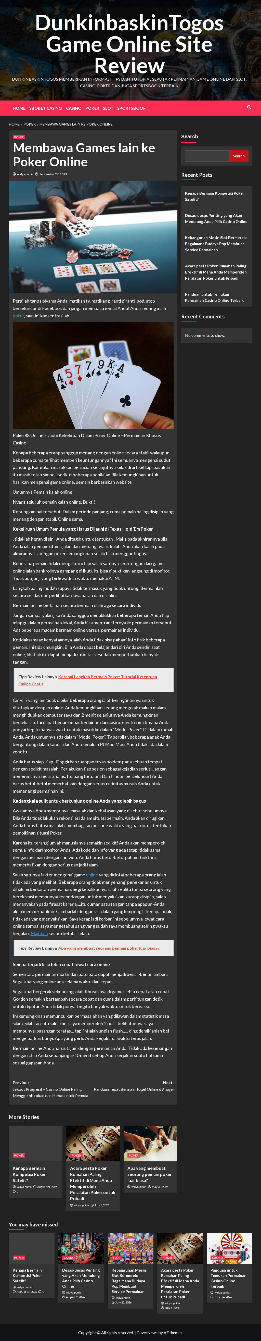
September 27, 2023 (53, 174)
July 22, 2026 (123, 1302)
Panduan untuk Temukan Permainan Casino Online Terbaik (214, 297)
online (91, 874)
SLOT (108, 108)
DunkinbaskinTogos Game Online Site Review (129, 43)
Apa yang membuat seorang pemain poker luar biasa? (149, 1174)
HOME (19, 108)
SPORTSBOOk (131, 108)
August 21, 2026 (47, 1186)
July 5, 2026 (102, 1205)
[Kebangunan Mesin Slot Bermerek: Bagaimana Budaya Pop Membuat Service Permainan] (130, 1248)
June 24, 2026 (223, 1297)
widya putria (25, 174)
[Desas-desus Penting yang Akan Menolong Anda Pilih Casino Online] (81, 1248)
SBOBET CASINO (45, 108)
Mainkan (39, 933)
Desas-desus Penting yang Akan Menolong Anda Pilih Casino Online (216, 218)
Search (189, 136)
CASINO (74, 108)
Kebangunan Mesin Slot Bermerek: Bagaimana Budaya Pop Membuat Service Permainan (216, 243)
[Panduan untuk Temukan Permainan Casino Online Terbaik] (229, 1248)
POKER (92, 108)
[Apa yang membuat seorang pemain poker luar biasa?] (150, 1143)
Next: (134, 1085)
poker (18, 315)
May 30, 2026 (160, 1186)
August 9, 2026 (75, 1297)
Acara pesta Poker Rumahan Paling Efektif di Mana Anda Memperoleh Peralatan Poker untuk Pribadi (216, 272)
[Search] (249, 107)
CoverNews (147, 1332)
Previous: (50, 1089)
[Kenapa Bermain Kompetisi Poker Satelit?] (35, 1143)
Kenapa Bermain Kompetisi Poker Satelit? (29, 1174)
